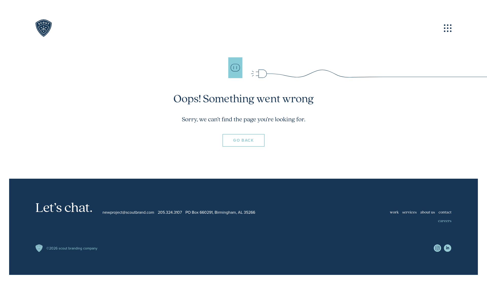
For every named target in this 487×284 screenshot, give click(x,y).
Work (394, 212)
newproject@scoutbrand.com (128, 212)
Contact (445, 212)
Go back (243, 140)
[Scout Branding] (44, 28)
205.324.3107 (170, 212)
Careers (444, 221)
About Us (427, 212)
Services (409, 212)
